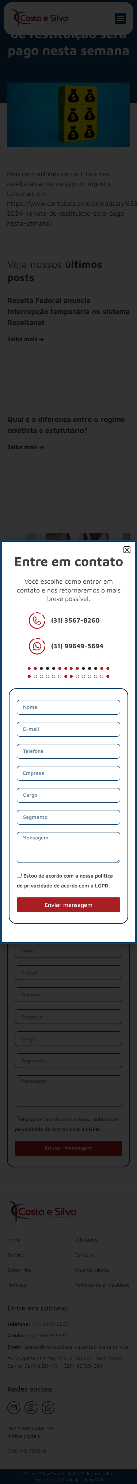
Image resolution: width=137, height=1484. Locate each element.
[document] (68, 742)
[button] (127, 550)
